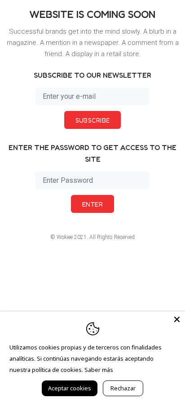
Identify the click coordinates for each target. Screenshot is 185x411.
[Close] (176, 319)
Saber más (98, 370)
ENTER (92, 204)
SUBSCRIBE (92, 120)
